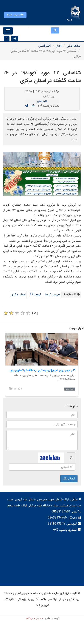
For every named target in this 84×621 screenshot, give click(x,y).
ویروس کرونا (52, 294)
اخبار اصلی (44, 45)
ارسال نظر (69, 478)
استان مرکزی (18, 294)
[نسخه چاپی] (33, 105)
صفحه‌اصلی (74, 45)
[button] (15, 15)
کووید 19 (35, 294)
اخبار (59, 45)
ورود (69, 19)
